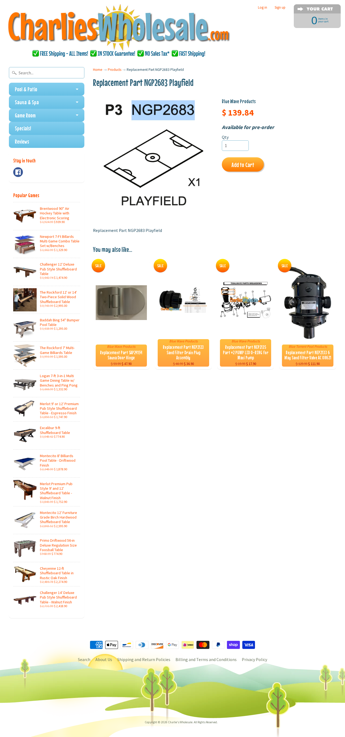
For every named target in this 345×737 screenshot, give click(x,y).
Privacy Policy (254, 659)
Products (114, 69)
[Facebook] (18, 172)
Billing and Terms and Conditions (206, 659)
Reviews (22, 141)
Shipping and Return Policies (143, 659)
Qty (225, 137)
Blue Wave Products (239, 101)
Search (84, 659)
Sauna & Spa (27, 102)
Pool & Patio (26, 89)
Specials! (23, 128)
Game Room (25, 115)
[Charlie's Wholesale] (118, 31)
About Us (103, 659)
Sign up (280, 7)
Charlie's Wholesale (180, 722)
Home (97, 69)
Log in (262, 7)
